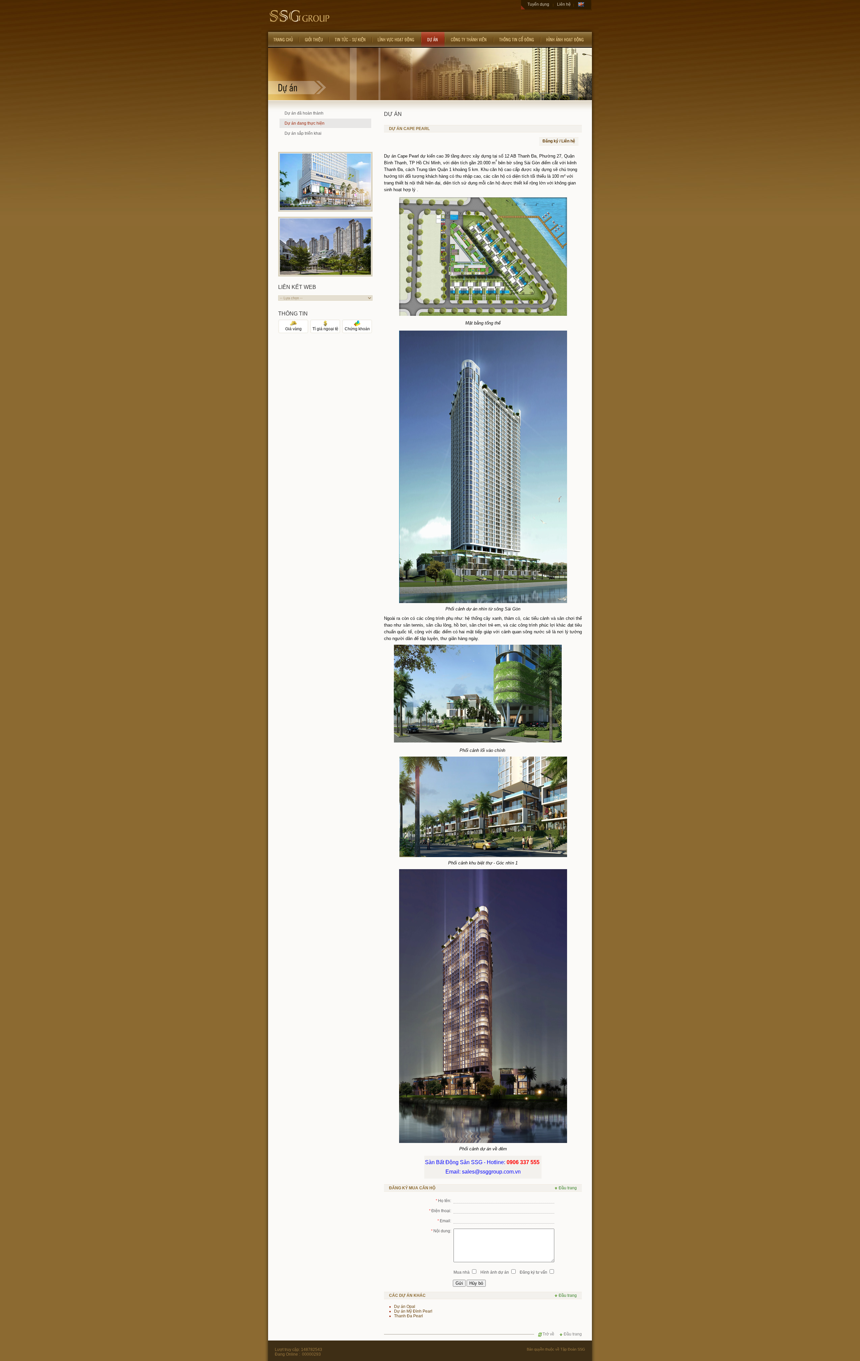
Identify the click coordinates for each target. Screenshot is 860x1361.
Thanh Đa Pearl (408, 1316)
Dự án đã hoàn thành (304, 113)
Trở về (548, 1334)
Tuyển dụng (538, 4)
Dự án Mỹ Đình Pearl (413, 1311)
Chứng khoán (357, 329)
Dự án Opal (404, 1306)
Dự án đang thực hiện (305, 123)
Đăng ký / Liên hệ (559, 141)
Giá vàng (293, 329)
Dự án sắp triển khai (303, 133)
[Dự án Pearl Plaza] (325, 208)
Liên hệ (564, 4)
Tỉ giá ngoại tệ (325, 329)
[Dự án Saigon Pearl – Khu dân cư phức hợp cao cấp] (325, 273)
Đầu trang (567, 1188)
